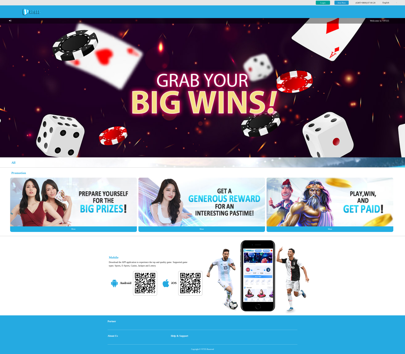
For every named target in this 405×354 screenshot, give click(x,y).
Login (323, 3)
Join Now (342, 3)
